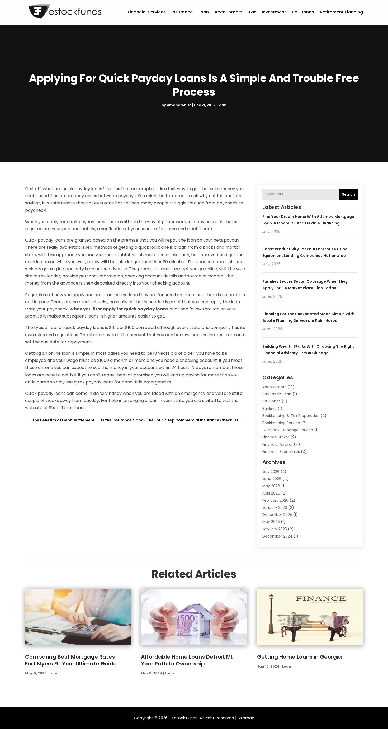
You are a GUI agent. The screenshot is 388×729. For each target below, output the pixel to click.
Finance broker (275, 437)
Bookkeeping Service (281, 422)
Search (348, 194)
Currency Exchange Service (287, 430)
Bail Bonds (303, 12)
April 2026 (271, 493)
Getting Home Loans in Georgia (299, 656)
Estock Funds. (185, 718)
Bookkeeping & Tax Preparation (291, 415)
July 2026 (271, 471)
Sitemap (246, 718)
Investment (274, 12)
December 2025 (277, 514)
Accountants (229, 12)
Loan (203, 12)
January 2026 (274, 507)
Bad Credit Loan (276, 394)
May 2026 (271, 485)
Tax (252, 12)
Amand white (179, 105)
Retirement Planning (341, 12)
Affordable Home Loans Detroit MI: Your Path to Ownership (187, 660)
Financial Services (147, 12)
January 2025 (274, 529)
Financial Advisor (277, 444)
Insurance (182, 12)
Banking (269, 408)
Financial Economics (281, 451)
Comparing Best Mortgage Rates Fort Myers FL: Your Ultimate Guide (71, 660)
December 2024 (277, 536)
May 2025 (271, 521)
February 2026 (275, 500)
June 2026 (271, 478)
